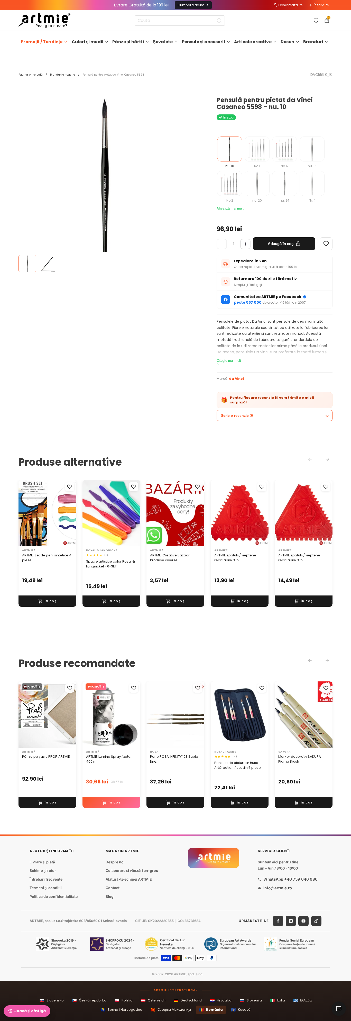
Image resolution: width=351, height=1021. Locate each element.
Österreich (153, 1000)
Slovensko (52, 1000)
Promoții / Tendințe (41, 42)
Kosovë (241, 1010)
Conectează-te (290, 5)
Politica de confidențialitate (54, 896)
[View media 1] (27, 263)
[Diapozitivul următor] (70, 513)
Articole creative (253, 42)
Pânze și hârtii (128, 42)
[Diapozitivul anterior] (24, 513)
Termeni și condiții (46, 888)
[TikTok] (316, 921)
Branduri (313, 42)
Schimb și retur (43, 870)
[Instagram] (291, 921)
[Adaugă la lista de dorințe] (69, 486)
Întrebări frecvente (46, 879)
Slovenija (251, 1000)
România (211, 1010)
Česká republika (89, 1000)
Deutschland (188, 1000)
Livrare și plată (42, 862)
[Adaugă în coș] (47, 601)
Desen (287, 42)
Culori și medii (87, 42)
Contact (112, 888)
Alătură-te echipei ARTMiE (129, 879)
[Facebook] (278, 921)
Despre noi (115, 862)
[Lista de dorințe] (316, 20)
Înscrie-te (321, 5)
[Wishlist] (326, 243)
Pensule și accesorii (203, 42)
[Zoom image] (105, 183)
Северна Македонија (171, 1010)
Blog (110, 896)
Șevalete (163, 42)
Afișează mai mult (230, 208)
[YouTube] (303, 921)
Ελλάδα (302, 1000)
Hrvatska (221, 1000)
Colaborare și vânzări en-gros (132, 870)
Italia (277, 1000)
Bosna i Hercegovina (121, 1010)
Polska (124, 1000)
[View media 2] (47, 263)
